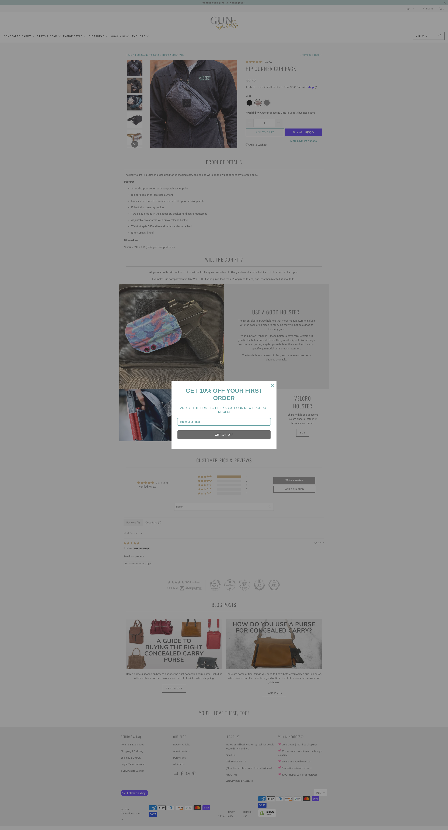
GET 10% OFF (224, 434)
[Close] (272, 385)
